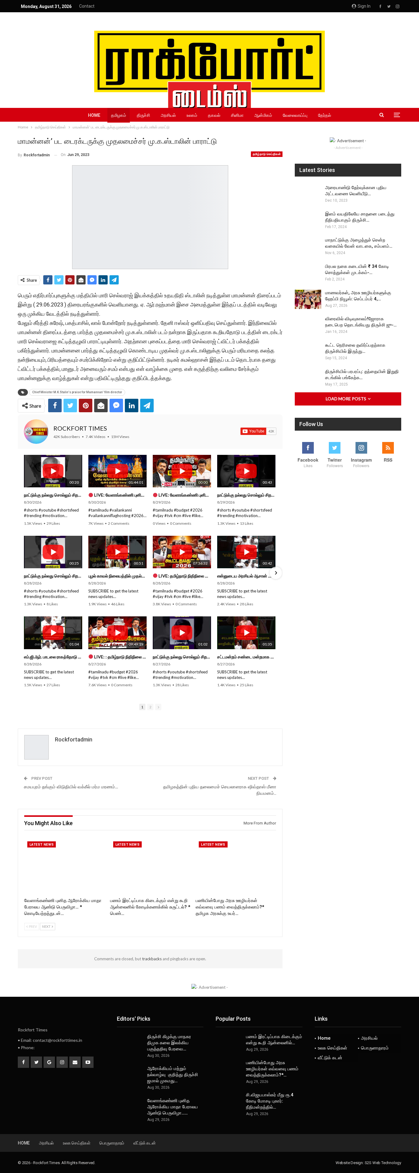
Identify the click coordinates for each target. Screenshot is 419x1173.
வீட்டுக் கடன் (330, 1058)
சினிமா (237, 115)
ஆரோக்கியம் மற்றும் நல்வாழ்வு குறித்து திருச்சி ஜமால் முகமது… (172, 1075)
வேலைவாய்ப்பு (295, 115)
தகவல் (214, 115)
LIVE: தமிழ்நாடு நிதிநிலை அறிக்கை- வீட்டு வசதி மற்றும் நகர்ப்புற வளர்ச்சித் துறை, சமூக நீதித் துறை (184, 575)
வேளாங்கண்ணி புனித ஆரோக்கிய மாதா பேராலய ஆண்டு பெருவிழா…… (172, 1107)
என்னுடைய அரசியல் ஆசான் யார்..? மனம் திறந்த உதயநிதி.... (246, 575)
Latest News (41, 845)
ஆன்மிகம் (263, 115)
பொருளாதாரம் (375, 1048)
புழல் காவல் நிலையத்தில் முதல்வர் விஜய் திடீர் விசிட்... (117, 575)
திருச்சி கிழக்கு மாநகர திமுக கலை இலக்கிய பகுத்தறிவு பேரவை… (169, 1043)
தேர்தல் (324, 115)
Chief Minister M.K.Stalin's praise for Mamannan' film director (77, 392)
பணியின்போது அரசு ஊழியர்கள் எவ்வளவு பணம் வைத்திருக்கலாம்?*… (272, 1069)
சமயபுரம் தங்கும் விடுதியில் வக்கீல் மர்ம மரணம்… (71, 787)
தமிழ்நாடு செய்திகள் (267, 154)
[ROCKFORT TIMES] (36, 431)
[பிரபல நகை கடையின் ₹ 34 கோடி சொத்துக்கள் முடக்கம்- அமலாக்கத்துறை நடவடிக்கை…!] (308, 273)
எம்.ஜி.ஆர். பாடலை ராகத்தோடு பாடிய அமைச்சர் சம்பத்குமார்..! (53, 656)
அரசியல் (168, 115)
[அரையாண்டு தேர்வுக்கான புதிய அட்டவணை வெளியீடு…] (308, 194)
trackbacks (152, 958)
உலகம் (191, 115)
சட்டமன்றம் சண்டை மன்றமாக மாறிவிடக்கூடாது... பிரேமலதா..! (246, 656)
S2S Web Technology (383, 1162)
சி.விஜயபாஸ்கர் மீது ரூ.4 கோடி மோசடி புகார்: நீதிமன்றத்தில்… (270, 1101)
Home (94, 115)
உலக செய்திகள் (332, 1048)
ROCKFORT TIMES (80, 428)
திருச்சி (143, 115)
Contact (86, 6)
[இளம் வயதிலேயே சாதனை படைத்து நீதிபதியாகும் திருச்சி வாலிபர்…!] (308, 220)
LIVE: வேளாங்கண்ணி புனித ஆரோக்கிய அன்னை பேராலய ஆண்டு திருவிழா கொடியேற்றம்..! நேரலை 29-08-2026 (120, 494)
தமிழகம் (118, 115)
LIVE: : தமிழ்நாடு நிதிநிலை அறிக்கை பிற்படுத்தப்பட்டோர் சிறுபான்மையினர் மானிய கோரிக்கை (120, 656)
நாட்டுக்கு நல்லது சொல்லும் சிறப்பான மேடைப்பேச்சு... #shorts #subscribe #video (53, 494)
